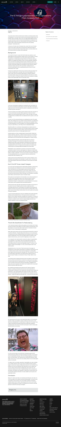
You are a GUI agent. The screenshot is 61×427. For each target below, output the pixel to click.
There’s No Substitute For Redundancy (20, 223)
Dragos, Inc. (10, 32)
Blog (30, 13)
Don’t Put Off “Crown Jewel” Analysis (19, 164)
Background (12, 53)
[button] (52, 32)
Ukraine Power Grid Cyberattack (42, 418)
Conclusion (11, 375)
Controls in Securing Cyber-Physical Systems (16, 418)
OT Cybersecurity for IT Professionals (30, 418)
